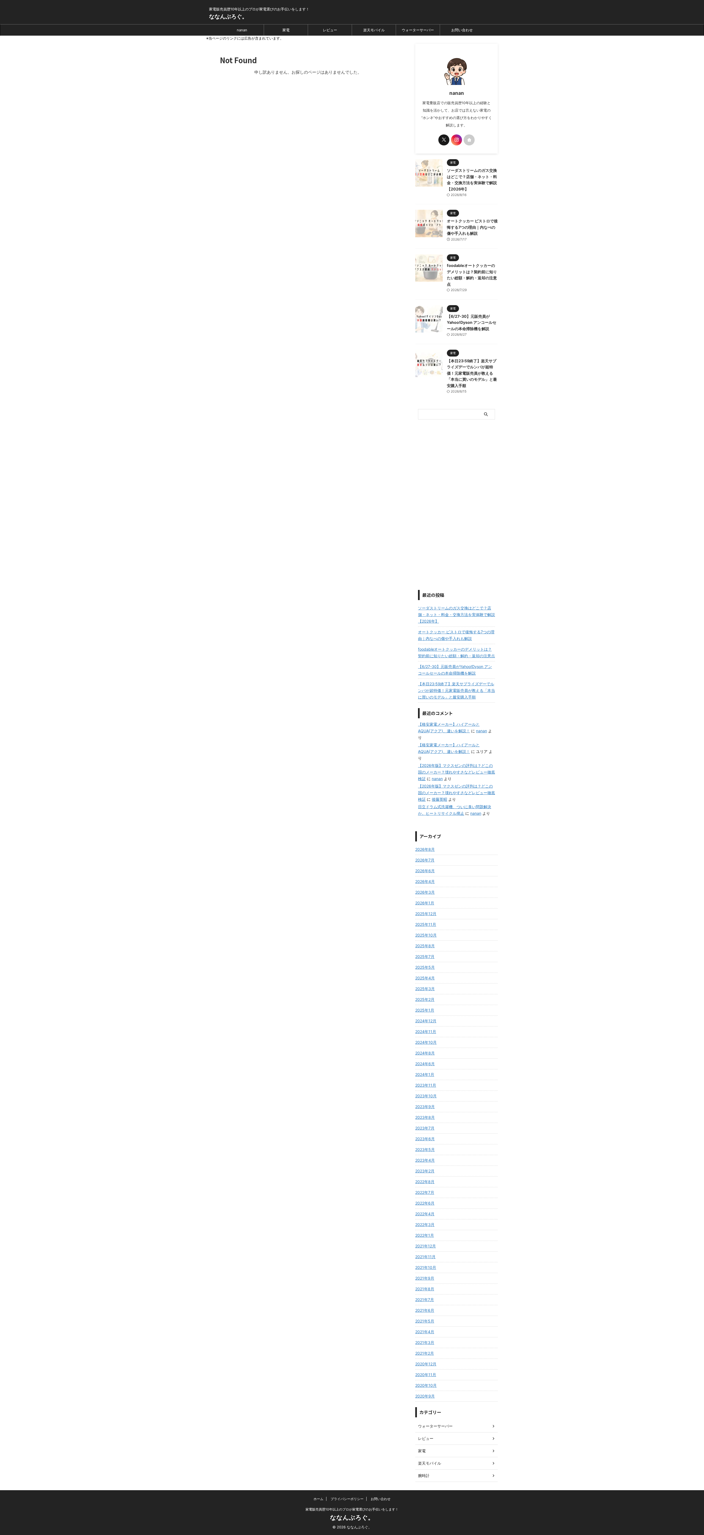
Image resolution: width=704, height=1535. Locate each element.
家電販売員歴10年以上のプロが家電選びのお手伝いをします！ (352, 1509)
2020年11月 (425, 1374)
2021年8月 (424, 1288)
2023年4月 (425, 1160)
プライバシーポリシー (347, 1499)
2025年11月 (425, 924)
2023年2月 (425, 1171)
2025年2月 (425, 999)
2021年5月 (424, 1321)
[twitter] (443, 139)
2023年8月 (425, 1117)
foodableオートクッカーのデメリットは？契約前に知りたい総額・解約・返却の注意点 (456, 652)
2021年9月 (424, 1278)
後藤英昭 (439, 799)
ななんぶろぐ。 (228, 16)
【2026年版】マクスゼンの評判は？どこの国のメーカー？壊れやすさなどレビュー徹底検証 (456, 772)
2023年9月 (425, 1106)
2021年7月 (424, 1299)
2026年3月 (425, 892)
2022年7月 (424, 1192)
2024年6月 (425, 1063)
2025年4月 (425, 978)
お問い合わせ (462, 30)
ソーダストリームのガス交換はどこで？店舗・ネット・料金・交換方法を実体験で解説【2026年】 (456, 614)
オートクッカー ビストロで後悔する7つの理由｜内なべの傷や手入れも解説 (472, 227)
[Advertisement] (456, 504)
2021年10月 (425, 1267)
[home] (469, 139)
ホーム (318, 1499)
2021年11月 (425, 1256)
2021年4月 (424, 1331)
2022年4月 (425, 1213)
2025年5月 (425, 967)
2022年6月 (425, 1203)
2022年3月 (425, 1224)
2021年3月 (424, 1342)
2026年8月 (425, 849)
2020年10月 (426, 1385)
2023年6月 (425, 1138)
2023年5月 (425, 1149)
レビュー (330, 30)
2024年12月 (425, 1020)
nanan (242, 30)
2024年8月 (425, 1053)
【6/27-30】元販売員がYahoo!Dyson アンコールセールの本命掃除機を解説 (471, 322)
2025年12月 (425, 913)
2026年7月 (425, 860)
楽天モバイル (374, 30)
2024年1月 (424, 1074)
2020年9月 (425, 1396)
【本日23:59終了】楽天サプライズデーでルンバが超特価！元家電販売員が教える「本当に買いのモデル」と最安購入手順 (472, 373)
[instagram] (456, 139)
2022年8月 (425, 1181)
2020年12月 (425, 1364)
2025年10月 (426, 935)
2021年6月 (424, 1310)
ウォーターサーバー (418, 30)
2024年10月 (426, 1042)
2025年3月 (425, 988)
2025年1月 (424, 1010)
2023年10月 (426, 1096)
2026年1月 (424, 903)
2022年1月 (424, 1235)
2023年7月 (425, 1128)
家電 (286, 30)
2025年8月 (425, 945)
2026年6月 (425, 870)
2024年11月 (425, 1031)
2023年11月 (425, 1085)
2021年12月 (425, 1246)
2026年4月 (425, 881)
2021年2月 (424, 1353)
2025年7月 (425, 956)
